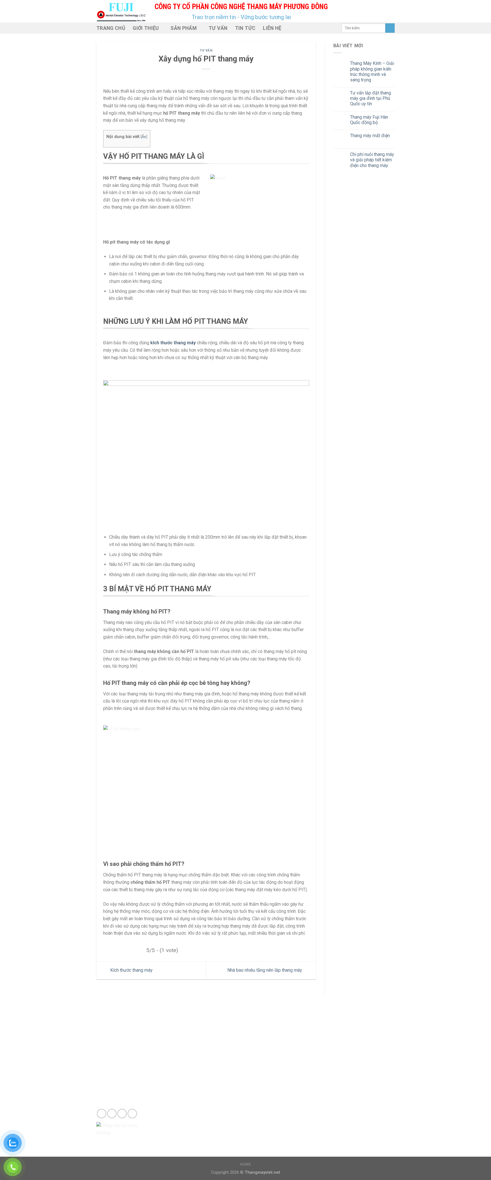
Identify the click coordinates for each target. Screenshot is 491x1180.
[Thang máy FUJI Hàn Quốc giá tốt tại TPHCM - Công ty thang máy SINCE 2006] (121, 11)
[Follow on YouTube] (132, 1113)
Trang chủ (110, 28)
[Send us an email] (111, 1113)
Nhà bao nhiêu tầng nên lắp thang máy (265, 970)
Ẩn (144, 136)
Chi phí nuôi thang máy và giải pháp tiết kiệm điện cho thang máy (372, 160)
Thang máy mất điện (370, 135)
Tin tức (245, 28)
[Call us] (122, 1113)
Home (245, 1164)
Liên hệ (272, 28)
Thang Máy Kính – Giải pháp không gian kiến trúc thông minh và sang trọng (372, 72)
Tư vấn (218, 28)
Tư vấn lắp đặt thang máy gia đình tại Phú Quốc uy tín (370, 98)
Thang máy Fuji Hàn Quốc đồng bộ (369, 119)
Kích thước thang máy (131, 970)
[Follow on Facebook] (101, 1113)
